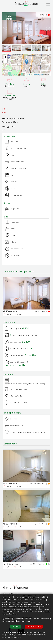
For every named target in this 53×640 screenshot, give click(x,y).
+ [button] (5, 57)
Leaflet (28, 74)
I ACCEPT (16, 627)
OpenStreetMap (38, 74)
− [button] (5, 61)
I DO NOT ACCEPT (33, 627)
